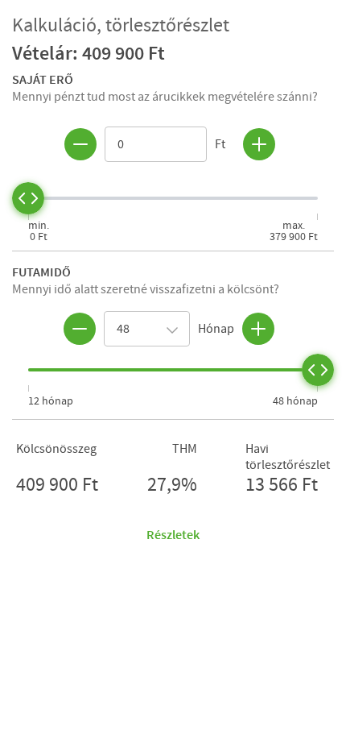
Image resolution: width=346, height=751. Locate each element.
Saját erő (42, 79)
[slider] (28, 198)
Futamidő (41, 271)
